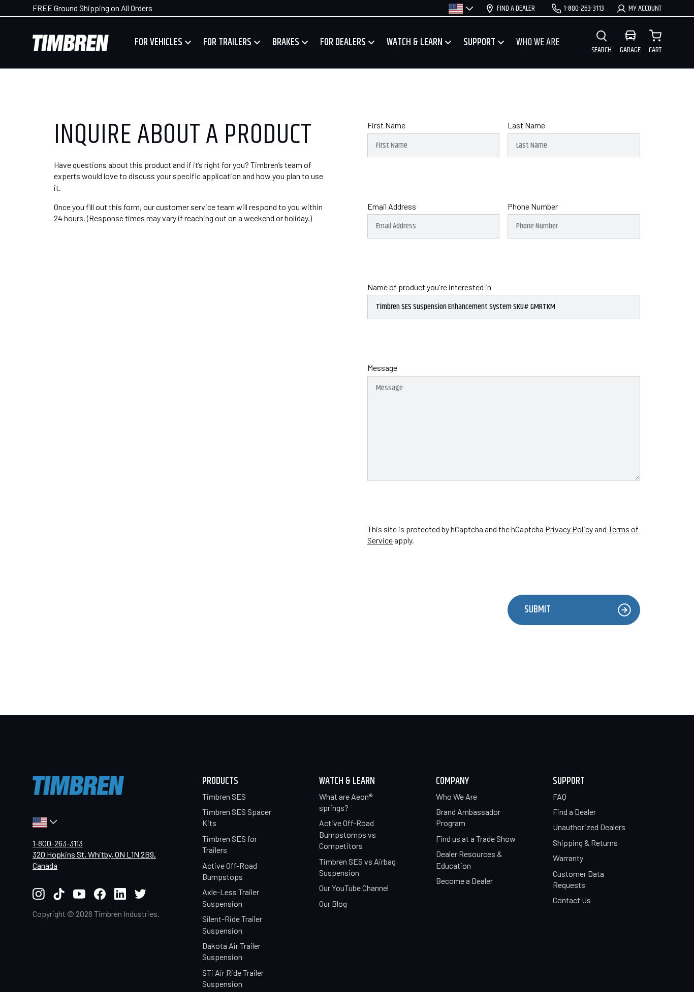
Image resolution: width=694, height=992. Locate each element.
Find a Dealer (574, 811)
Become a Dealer (464, 880)
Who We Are (456, 796)
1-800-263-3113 (58, 843)
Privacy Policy (569, 529)
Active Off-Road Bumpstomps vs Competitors (347, 834)
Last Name (526, 125)
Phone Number (533, 206)
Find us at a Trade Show (476, 838)
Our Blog (333, 903)
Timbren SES (224, 796)
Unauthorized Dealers (589, 827)
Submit (537, 610)
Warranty (568, 858)
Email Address (391, 206)
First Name (386, 125)
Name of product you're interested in (429, 287)
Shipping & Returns (585, 842)
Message (382, 367)
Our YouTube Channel (354, 888)
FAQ (559, 796)
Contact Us (572, 900)
